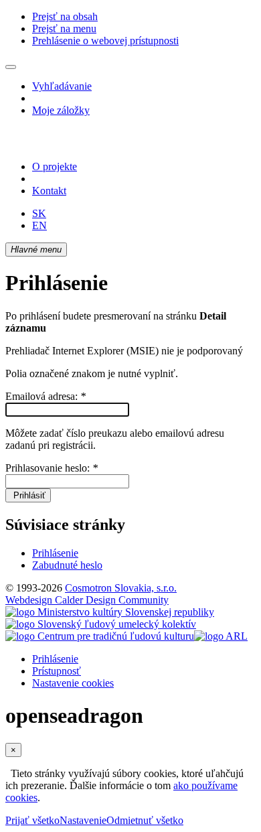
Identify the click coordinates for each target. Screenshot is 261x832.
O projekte (54, 166)
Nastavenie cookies (73, 683)
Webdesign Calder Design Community (87, 600)
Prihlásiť (28, 495)
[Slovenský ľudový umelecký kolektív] (100, 624)
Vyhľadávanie (62, 86)
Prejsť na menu (64, 28)
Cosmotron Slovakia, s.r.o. (121, 588)
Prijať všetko (32, 820)
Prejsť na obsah (65, 16)
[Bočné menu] (10, 67)
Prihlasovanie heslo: (51, 468)
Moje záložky (61, 110)
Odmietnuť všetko (144, 820)
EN (39, 225)
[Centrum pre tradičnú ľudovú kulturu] (99, 636)
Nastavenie (83, 820)
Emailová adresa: (45, 396)
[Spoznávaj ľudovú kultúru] (89, 143)
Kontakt (49, 190)
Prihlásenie (55, 553)
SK (39, 213)
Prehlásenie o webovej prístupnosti (105, 40)
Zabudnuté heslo (67, 565)
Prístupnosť (56, 671)
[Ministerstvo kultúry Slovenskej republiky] (109, 612)
